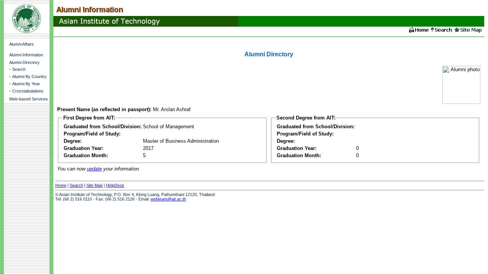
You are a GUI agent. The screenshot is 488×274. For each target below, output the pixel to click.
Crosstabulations (27, 91)
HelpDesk (115, 185)
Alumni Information (26, 55)
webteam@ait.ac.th (168, 199)
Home (60, 185)
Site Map (95, 185)
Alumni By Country (29, 76)
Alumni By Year (26, 83)
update (94, 169)
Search (19, 69)
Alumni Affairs (21, 44)
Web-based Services (28, 99)
